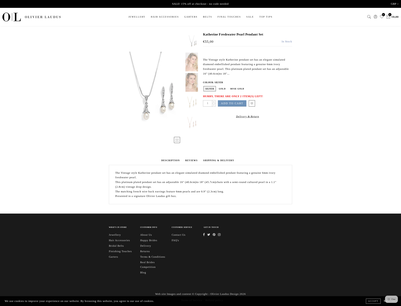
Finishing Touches (120, 251)
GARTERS (191, 17)
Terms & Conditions (152, 256)
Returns (145, 251)
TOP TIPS (266, 17)
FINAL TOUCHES (229, 17)
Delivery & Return (247, 116)
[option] (146, 89)
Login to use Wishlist (252, 103)
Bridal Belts (116, 245)
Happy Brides (148, 240)
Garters (113, 256)
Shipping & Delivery (218, 160)
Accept (373, 301)
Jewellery (136, 17)
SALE (250, 17)
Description (170, 160)
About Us (146, 234)
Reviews (191, 160)
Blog (143, 272)
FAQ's (175, 240)
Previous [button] (114, 91)
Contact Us (178, 234)
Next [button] (174, 91)
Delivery (145, 245)
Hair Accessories (165, 17)
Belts (207, 17)
